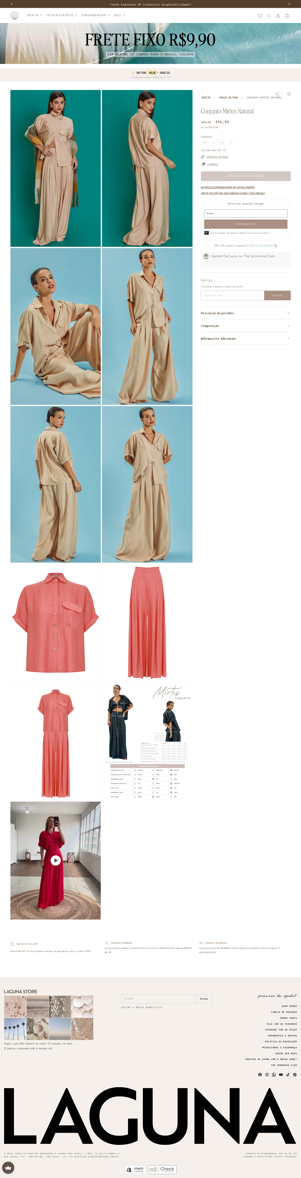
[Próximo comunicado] (289, 4)
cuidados (212, 164)
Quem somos (289, 1006)
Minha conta (288, 1018)
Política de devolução (281, 1041)
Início (205, 97)
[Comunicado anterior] (11, 4)
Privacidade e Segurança (279, 1047)
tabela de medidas (217, 157)
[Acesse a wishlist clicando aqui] (260, 15)
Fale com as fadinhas (282, 1024)
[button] (34, 15)
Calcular (277, 295)
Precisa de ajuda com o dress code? (271, 1059)
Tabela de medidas (284, 1012)
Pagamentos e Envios (282, 1036)
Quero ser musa (286, 1053)
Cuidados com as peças (281, 1030)
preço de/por (228, 97)
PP (205, 144)
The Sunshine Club (284, 1065)
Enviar (204, 999)
